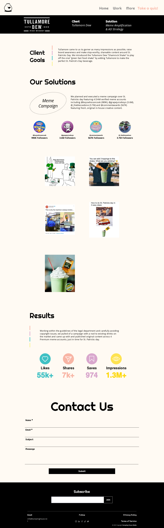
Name (28, 420)
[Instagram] (76, 521)
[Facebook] (82, 521)
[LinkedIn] (79, 521)
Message (30, 449)
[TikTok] (85, 521)
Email (28, 430)
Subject (29, 439)
